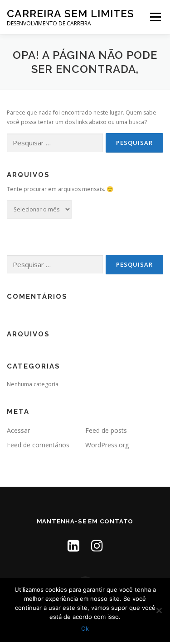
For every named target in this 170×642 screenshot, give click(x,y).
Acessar (18, 430)
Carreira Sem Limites (70, 13)
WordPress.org (107, 445)
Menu (154, 17)
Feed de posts (106, 430)
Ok (85, 628)
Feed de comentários (38, 445)
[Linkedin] (73, 545)
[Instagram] (97, 545)
